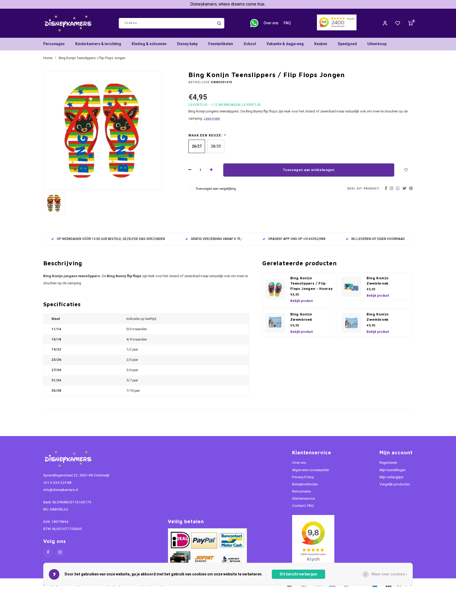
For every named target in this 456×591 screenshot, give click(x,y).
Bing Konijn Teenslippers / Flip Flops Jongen (92, 58)
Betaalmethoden (305, 484)
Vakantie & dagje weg (285, 44)
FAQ (287, 23)
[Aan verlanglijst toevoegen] (406, 170)
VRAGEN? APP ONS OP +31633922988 (296, 239)
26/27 (197, 146)
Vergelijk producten (394, 484)
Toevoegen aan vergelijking (216, 188)
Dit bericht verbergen (298, 574)
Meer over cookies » (389, 574)
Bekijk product (301, 301)
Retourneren (301, 491)
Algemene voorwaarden (310, 470)
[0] (410, 23)
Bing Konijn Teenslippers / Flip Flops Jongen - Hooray (311, 283)
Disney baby (187, 44)
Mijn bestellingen (392, 470)
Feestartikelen (220, 44)
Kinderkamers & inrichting (98, 44)
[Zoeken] (219, 23)
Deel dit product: (363, 189)
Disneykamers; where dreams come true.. (228, 4)
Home (48, 58)
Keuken (320, 44)
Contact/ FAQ (303, 505)
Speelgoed (347, 44)
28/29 (216, 146)
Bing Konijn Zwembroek (378, 280)
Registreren (388, 462)
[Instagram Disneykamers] (59, 552)
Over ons (271, 23)
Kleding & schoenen (149, 44)
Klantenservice (303, 498)
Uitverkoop (377, 44)
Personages (54, 44)
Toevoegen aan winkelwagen (309, 170)
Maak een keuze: (207, 135)
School (250, 44)
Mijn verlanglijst (391, 477)
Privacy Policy (303, 477)
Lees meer (212, 118)
